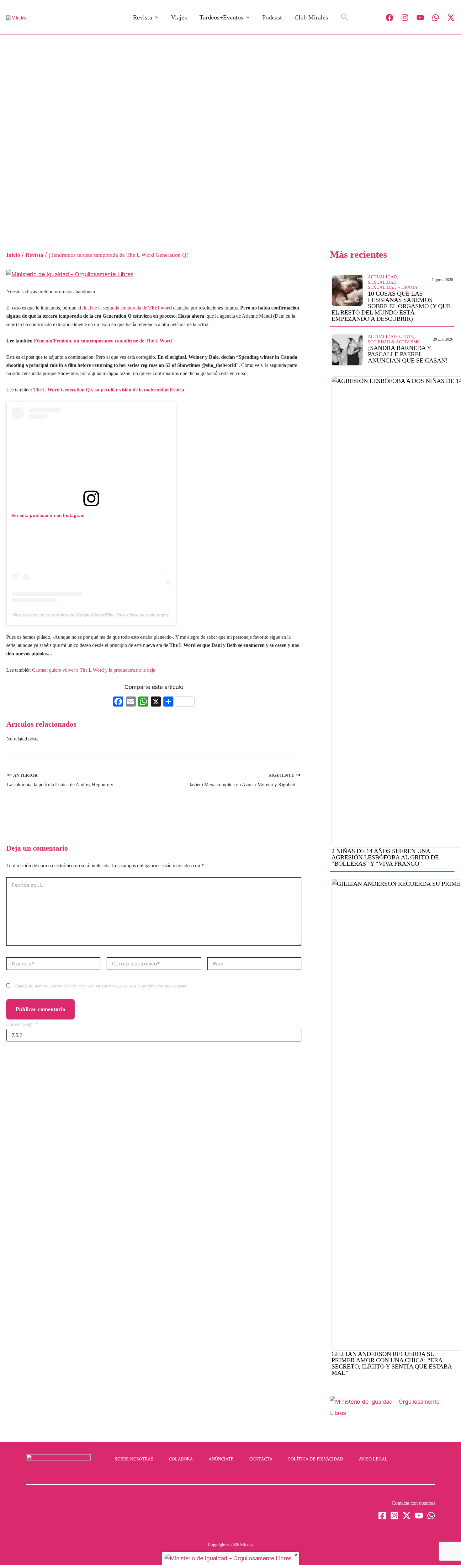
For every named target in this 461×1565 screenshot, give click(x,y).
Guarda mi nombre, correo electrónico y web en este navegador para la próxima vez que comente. (101, 986)
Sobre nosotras (134, 1459)
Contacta (261, 1459)
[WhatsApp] (435, 17)
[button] (155, 17)
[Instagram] (405, 17)
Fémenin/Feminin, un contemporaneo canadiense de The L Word (103, 340)
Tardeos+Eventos (221, 17)
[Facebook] (389, 17)
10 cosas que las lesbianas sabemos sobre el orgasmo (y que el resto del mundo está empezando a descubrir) (391, 306)
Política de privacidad (315, 1459)
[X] (156, 702)
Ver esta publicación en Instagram (48, 515)
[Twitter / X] (451, 17)
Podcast (272, 17)
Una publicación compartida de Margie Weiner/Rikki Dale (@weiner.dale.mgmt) (91, 614)
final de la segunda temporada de (127, 307)
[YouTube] (420, 17)
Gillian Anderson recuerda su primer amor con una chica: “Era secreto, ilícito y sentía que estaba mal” (391, 1363)
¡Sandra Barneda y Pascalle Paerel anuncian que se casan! (408, 354)
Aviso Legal (373, 1459)
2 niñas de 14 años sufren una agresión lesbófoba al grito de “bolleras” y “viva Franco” (385, 857)
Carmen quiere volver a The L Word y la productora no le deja (93, 670)
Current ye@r (22, 1024)
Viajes (179, 17)
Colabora (181, 1459)
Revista (142, 17)
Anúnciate (221, 1459)
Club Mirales (311, 17)
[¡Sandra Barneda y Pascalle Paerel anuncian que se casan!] (347, 349)
